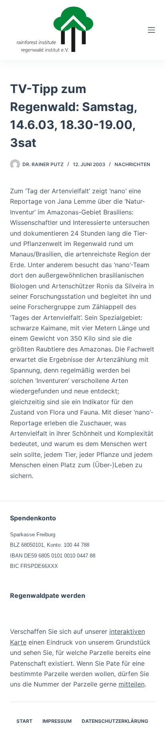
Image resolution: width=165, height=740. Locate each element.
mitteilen (132, 684)
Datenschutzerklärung (115, 721)
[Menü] (151, 30)
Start (24, 721)
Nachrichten (132, 164)
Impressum (57, 721)
